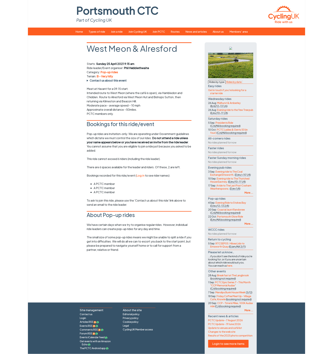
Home (79, 31)
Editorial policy (131, 314)
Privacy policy (130, 317)
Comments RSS (89, 329)
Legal (126, 325)
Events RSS (86, 325)
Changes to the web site (221, 331)
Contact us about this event (108, 80)
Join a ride (117, 31)
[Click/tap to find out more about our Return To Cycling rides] (230, 48)
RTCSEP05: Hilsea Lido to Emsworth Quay (227, 245)
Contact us (86, 314)
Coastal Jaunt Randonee (231, 209)
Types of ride (97, 31)
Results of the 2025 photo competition (230, 335)
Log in (140, 175)
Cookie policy (130, 321)
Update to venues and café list (225, 327)
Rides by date (234, 81)
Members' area (238, 31)
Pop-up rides (109, 72)
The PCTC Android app (93, 348)
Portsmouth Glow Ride (230, 216)
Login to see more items (228, 344)
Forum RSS (86, 333)
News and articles (196, 31)
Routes (175, 31)
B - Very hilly (105, 76)
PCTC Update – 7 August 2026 (225, 320)
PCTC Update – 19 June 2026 (224, 324)
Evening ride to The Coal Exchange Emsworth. (226, 173)
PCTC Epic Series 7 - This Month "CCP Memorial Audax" (230, 284)
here (229, 265)
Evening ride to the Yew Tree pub (235, 109)
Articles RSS (87, 321)
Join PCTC (158, 31)
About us (218, 31)
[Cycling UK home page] (283, 14)
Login (83, 317)
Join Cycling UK (137, 31)
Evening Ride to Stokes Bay (231, 202)
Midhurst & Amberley (229, 102)
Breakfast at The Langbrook (233, 275)
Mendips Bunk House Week (230, 292)
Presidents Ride (224, 122)
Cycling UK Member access (138, 329)
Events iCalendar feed (92, 337)
